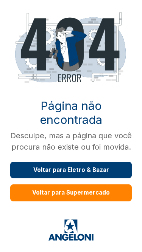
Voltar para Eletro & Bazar (71, 169)
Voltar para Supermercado (71, 192)
